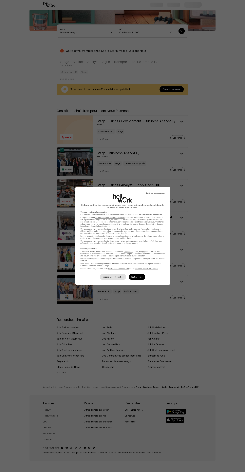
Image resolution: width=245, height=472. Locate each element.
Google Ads (128, 252)
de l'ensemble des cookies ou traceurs (110, 218)
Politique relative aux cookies (146, 269)
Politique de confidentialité (118, 269)
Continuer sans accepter (155, 193)
